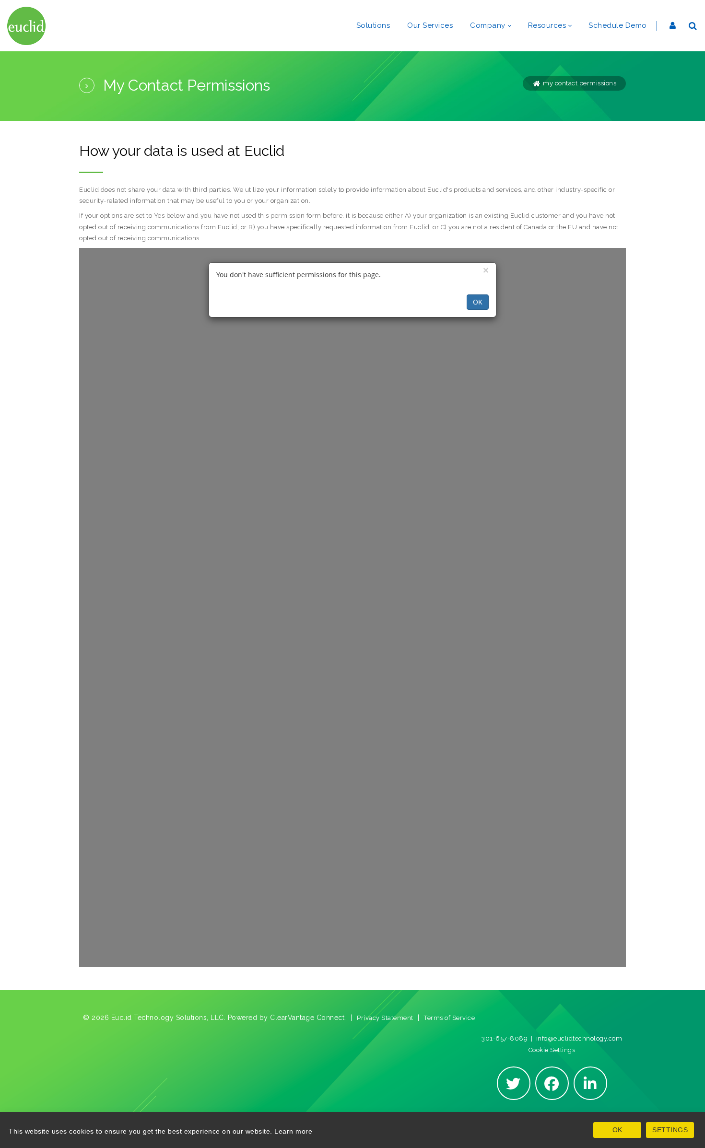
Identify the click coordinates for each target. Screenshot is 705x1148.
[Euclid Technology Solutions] (26, 25)
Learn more (293, 1131)
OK (617, 1130)
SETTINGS (670, 1130)
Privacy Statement (385, 1017)
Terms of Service (449, 1017)
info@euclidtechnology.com (579, 1038)
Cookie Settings (552, 1050)
